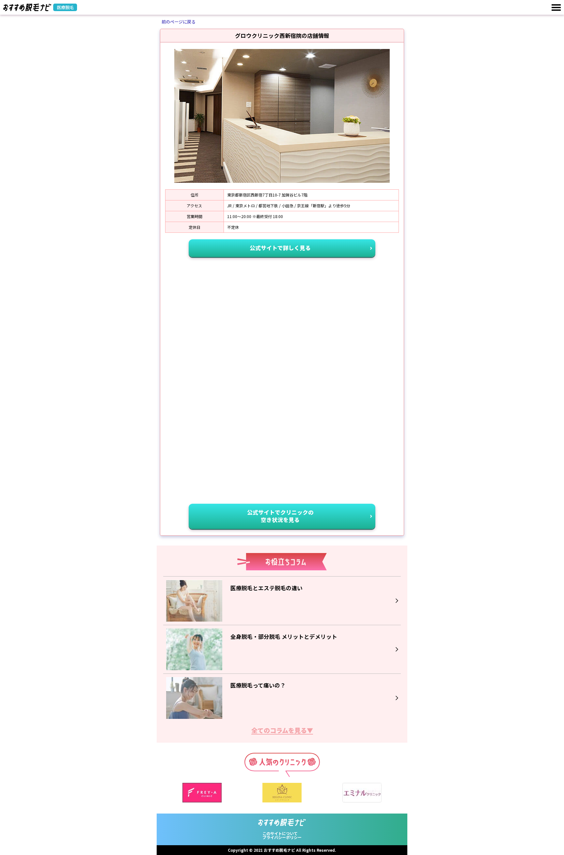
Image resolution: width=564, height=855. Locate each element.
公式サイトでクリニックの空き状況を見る (280, 516)
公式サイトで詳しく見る (280, 248)
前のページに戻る (179, 22)
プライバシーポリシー (282, 837)
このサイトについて (280, 833)
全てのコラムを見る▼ (282, 731)
